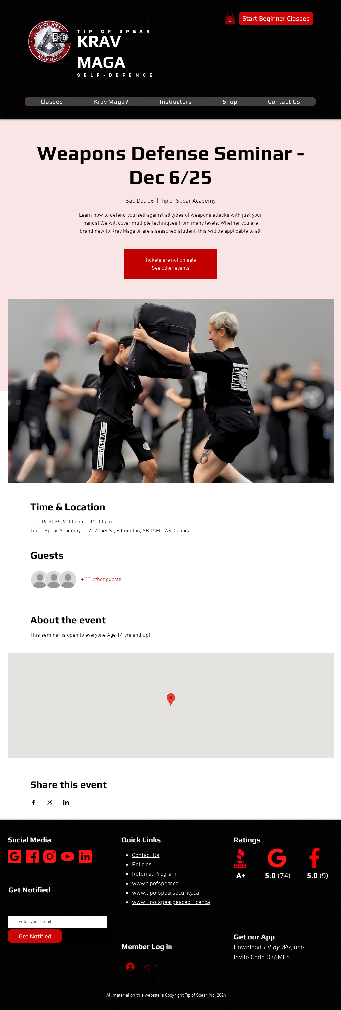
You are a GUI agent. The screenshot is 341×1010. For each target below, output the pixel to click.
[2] (49, 856)
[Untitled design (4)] (14, 856)
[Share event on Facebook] (33, 802)
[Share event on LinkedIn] (66, 802)
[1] (32, 856)
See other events (171, 268)
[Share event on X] (50, 802)
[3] (67, 856)
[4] (85, 856)
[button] (230, 18)
